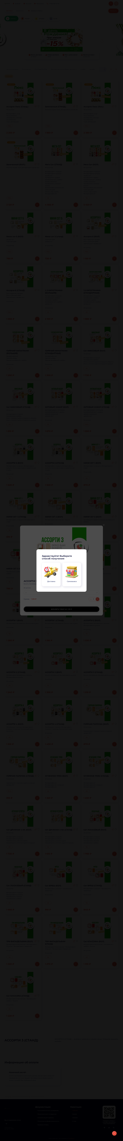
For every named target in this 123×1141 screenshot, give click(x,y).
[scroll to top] (114, 1133)
